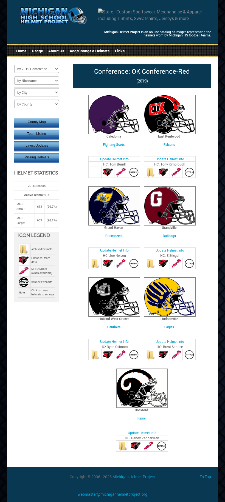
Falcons (169, 144)
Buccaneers (113, 235)
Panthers (113, 327)
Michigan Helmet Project (134, 476)
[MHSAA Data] (121, 172)
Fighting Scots (114, 144)
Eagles (169, 327)
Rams (141, 418)
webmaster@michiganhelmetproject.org (112, 494)
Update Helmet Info (114, 159)
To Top (205, 476)
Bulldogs (169, 235)
